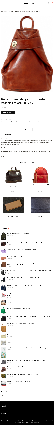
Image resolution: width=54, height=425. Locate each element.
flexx (17, 122)
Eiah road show (29, 3)
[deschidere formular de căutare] (48, 3)
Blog (3, 410)
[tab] (28, 129)
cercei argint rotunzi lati (10, 122)
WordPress (36, 422)
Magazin (4, 413)
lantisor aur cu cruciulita (24, 122)
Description (27, 129)
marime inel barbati (35, 122)
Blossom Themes (21, 422)
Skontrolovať (8, 112)
